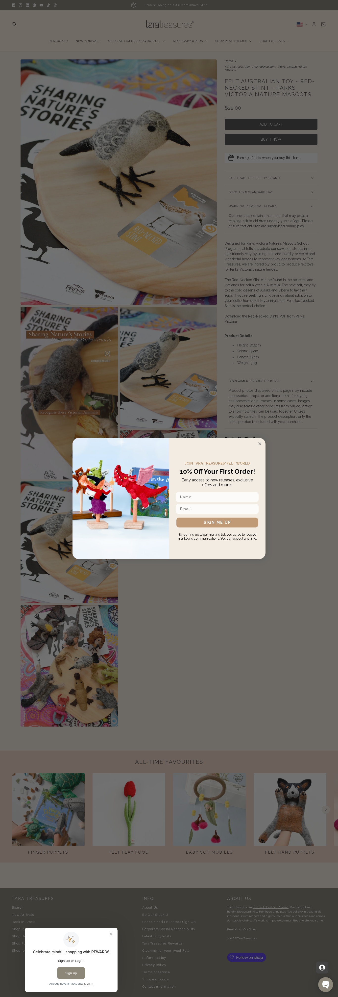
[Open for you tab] (322, 967)
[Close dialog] (260, 444)
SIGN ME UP (217, 522)
